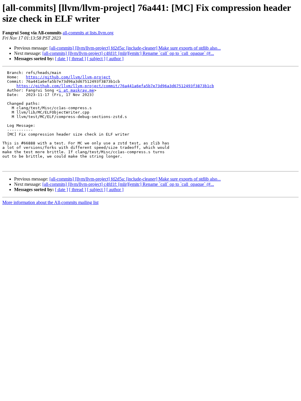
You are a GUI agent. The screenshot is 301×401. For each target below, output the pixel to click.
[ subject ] (96, 58)
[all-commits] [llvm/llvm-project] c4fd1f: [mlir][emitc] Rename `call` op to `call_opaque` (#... (128, 53)
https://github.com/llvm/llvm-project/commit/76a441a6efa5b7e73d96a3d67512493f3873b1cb (115, 86)
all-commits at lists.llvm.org (88, 32)
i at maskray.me (76, 90)
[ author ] (114, 58)
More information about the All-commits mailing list (50, 202)
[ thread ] (77, 58)
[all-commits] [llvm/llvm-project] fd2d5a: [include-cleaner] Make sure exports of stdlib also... (135, 48)
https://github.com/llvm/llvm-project (68, 77)
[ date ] (61, 58)
